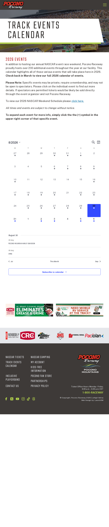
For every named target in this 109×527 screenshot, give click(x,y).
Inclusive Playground (13, 378)
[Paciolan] (91, 335)
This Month (54, 261)
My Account (38, 362)
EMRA (10, 254)
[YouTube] (17, 399)
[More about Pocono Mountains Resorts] (90, 368)
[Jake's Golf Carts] (58, 335)
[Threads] (33, 399)
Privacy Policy (40, 386)
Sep (96, 261)
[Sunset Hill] (42, 335)
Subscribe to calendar (53, 272)
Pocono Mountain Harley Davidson (22, 243)
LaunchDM (99, 400)
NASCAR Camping (40, 357)
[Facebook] (6, 399)
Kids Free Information (38, 369)
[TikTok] (28, 399)
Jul (12, 261)
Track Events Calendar (14, 364)
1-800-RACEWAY (93, 392)
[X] (11, 399)
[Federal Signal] (75, 335)
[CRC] (29, 310)
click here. (78, 101)
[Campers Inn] (79, 310)
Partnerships (39, 381)
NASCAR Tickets (15, 357)
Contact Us (12, 386)
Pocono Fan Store (41, 376)
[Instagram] (23, 399)
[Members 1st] (9, 335)
